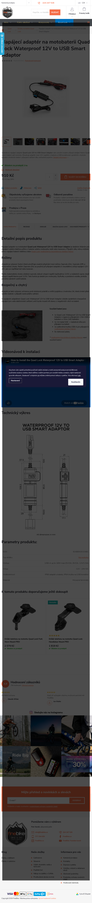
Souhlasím (75, 382)
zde (79, 375)
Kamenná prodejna (8, 3)
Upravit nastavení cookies (47, 898)
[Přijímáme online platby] (30, 894)
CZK (83, 3)
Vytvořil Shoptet (84, 894)
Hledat (55, 12)
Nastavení (15, 380)
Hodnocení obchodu (70, 883)
